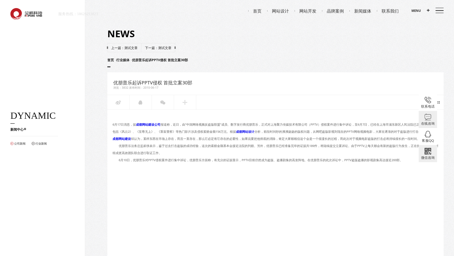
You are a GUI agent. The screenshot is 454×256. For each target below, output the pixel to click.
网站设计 (280, 11)
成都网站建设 (122, 139)
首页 (257, 11)
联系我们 (390, 11)
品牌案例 (335, 11)
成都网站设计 (245, 131)
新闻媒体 (362, 11)
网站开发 (307, 11)
